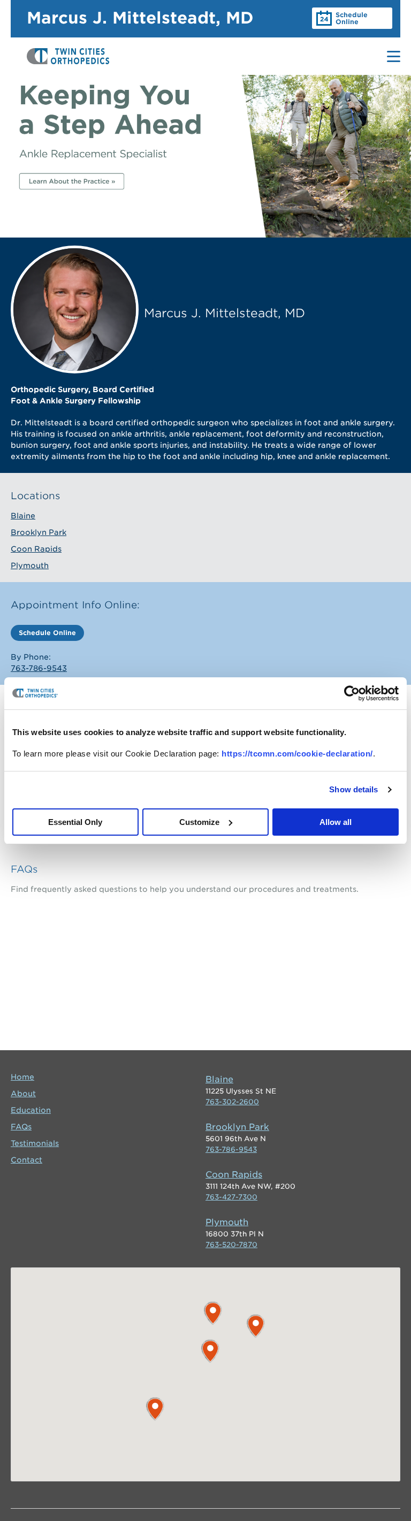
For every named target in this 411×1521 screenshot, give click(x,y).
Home (22, 1077)
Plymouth (30, 565)
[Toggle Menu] (393, 56)
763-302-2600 (232, 1102)
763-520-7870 (231, 1245)
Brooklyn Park (38, 532)
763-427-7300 (231, 1197)
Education (31, 1110)
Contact (26, 1160)
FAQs (24, 869)
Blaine (23, 515)
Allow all (335, 822)
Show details (353, 789)
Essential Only (75, 822)
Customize (199, 822)
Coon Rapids (36, 549)
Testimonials (35, 1143)
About (23, 1093)
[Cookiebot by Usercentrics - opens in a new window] (352, 693)
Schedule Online (352, 18)
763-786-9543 (39, 668)
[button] (256, 1326)
